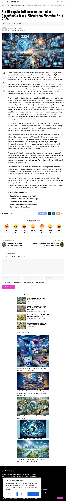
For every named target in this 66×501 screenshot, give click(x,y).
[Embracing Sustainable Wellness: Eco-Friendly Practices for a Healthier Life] (21, 325)
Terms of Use (34, 498)
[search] (54, 2)
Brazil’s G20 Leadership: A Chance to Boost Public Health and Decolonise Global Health (36, 307)
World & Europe (41, 311)
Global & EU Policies (32, 311)
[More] (20, 23)
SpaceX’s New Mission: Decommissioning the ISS (23, 204)
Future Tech (6, 7)
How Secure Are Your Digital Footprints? (30, 439)
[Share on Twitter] (12, 23)
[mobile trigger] (3, 2)
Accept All (33, 494)
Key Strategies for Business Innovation (21, 207)
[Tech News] (12, 2)
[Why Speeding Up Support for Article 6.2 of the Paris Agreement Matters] (21, 317)
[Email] (17, 23)
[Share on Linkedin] (14, 23)
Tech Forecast (14, 7)
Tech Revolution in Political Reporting (21, 201)
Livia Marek (11, 28)
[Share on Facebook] (9, 23)
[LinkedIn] (42, 493)
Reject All (22, 494)
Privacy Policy (24, 498)
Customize (11, 494)
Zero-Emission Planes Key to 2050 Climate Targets (24, 199)
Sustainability (31, 301)
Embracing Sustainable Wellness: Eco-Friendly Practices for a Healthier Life (37, 323)
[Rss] (45, 493)
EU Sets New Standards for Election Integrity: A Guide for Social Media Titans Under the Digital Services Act (32, 393)
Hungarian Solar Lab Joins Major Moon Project (23, 196)
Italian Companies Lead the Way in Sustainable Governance (36, 299)
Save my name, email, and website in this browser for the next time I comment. (24, 282)
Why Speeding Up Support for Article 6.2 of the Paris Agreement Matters (38, 315)
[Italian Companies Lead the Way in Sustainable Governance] (21, 300)
